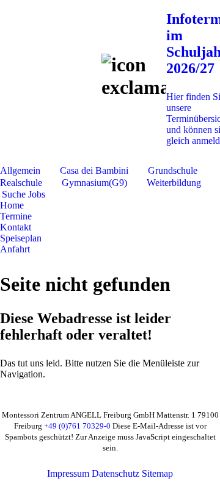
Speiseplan (21, 238)
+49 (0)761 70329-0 (77, 425)
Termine (16, 216)
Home (12, 205)
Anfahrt (15, 249)
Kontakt (15, 227)
